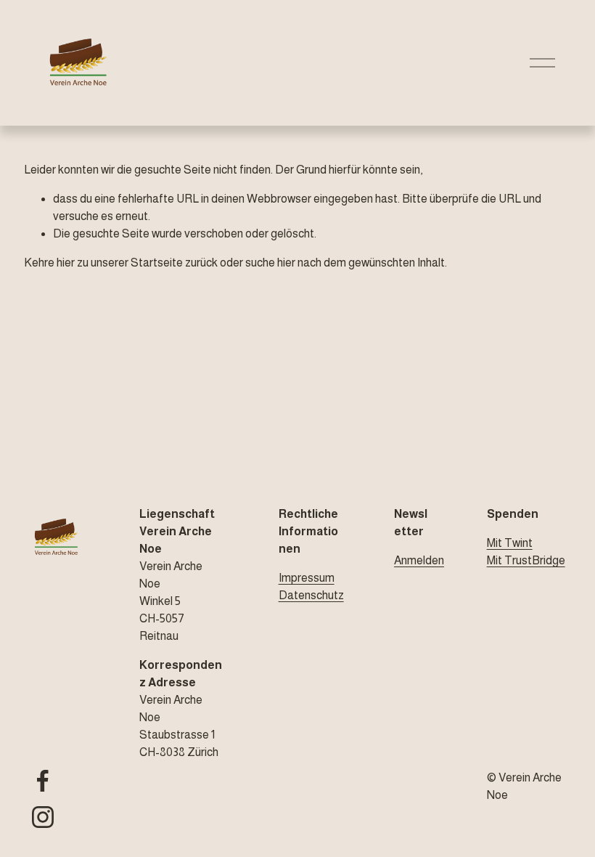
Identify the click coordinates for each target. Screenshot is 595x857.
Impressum (307, 578)
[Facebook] (42, 780)
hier (66, 262)
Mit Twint (510, 543)
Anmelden (419, 560)
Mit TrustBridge (526, 560)
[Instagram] (42, 817)
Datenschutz (311, 595)
